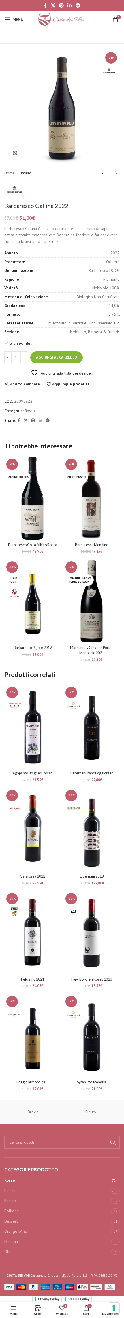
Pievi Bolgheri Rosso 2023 (91, 979)
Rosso (26, 173)
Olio (8, 1251)
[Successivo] (116, 173)
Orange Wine (15, 1231)
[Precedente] (102, 173)
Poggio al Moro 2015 (32, 1082)
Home (9, 173)
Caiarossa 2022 (32, 876)
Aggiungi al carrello (56, 357)
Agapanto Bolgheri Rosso (32, 773)
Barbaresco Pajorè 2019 (33, 648)
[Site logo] (62, 19)
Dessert (11, 1221)
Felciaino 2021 (32, 979)
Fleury (90, 1111)
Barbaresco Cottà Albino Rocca (32, 545)
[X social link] (53, 5)
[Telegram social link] (78, 5)
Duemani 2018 (92, 876)
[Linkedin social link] (70, 5)
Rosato (10, 1200)
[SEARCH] (113, 1142)
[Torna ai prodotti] (109, 173)
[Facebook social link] (45, 5)
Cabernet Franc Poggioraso (91, 773)
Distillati (11, 1241)
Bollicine (11, 1210)
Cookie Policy (78, 1299)
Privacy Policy (48, 1299)
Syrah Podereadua (91, 1082)
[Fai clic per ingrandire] (15, 153)
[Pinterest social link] (61, 5)
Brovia (33, 1111)
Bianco (10, 1190)
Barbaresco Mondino (91, 545)
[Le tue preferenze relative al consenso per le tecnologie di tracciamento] (113, 1308)
